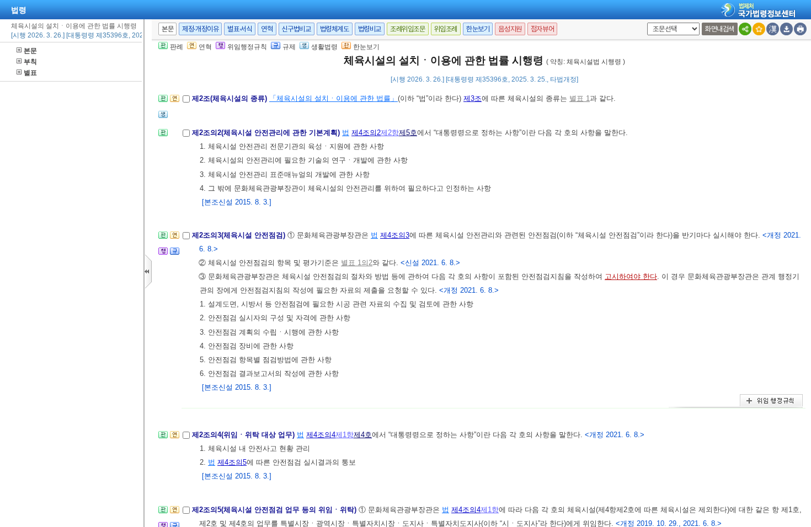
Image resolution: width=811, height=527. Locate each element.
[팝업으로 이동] (163, 118)
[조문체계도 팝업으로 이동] (163, 102)
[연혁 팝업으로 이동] (174, 102)
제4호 (363, 435)
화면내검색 (719, 29)
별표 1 (579, 98)
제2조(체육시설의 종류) (230, 98)
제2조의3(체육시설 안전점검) (239, 235)
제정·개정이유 (200, 29)
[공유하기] (745, 29)
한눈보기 (477, 29)
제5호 (408, 132)
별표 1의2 (356, 263)
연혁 (267, 29)
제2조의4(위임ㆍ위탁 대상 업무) (244, 435)
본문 (30, 51)
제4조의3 (394, 235)
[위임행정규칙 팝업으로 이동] (163, 254)
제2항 (390, 132)
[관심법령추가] (759, 29)
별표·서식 (239, 29)
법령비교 (369, 29)
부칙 (30, 62)
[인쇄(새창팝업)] (800, 29)
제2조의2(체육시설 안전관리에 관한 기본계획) (267, 132)
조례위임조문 (407, 29)
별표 (30, 73)
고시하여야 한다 (631, 276)
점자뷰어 (542, 29)
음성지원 (509, 29)
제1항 (344, 435)
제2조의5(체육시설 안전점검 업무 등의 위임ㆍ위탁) (275, 510)
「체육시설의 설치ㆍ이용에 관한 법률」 (333, 98)
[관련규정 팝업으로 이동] (174, 254)
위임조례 (445, 29)
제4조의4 (320, 435)
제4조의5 (232, 462)
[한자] (772, 29)
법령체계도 (334, 29)
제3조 (472, 98)
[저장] (786, 29)
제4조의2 (366, 132)
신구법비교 (296, 29)
